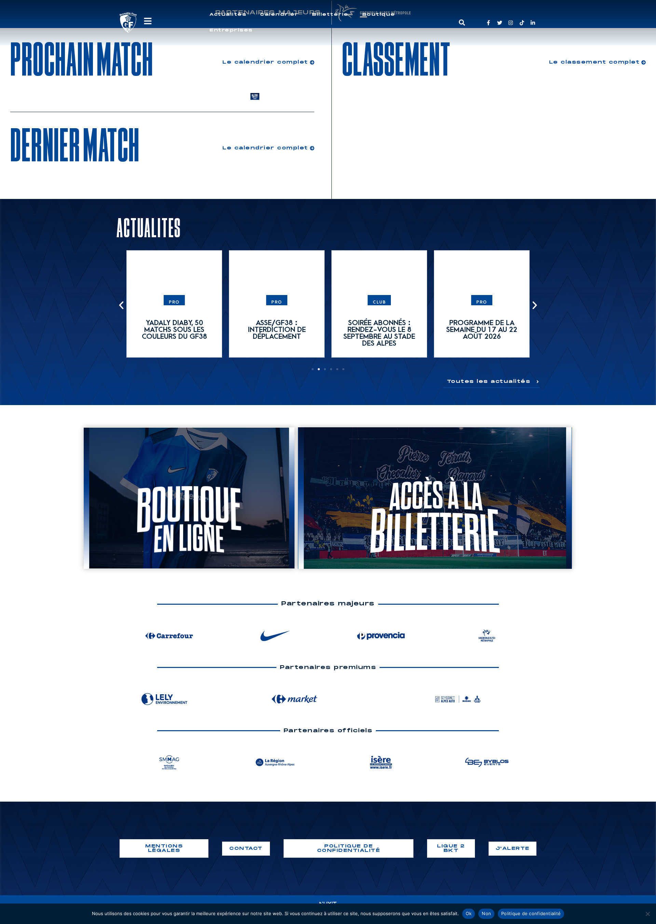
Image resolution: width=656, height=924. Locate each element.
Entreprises (231, 30)
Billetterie (330, 14)
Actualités (227, 14)
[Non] (647, 913)
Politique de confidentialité (531, 913)
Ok (469, 913)
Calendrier (279, 14)
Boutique (378, 14)
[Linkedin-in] (532, 22)
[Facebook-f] (488, 22)
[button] (461, 22)
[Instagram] (510, 22)
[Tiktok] (521, 22)
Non (486, 913)
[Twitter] (499, 22)
